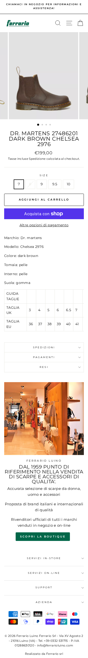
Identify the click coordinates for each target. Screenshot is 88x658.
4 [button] (50, 125)
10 (68, 184)
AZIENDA (44, 602)
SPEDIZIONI (44, 347)
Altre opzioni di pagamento (44, 225)
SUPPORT (44, 587)
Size (44, 175)
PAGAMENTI (44, 357)
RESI (44, 367)
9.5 (54, 184)
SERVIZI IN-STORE (44, 558)
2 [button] (43, 125)
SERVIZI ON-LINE (44, 573)
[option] (44, 6)
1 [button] (38, 125)
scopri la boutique (43, 536)
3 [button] (46, 125)
